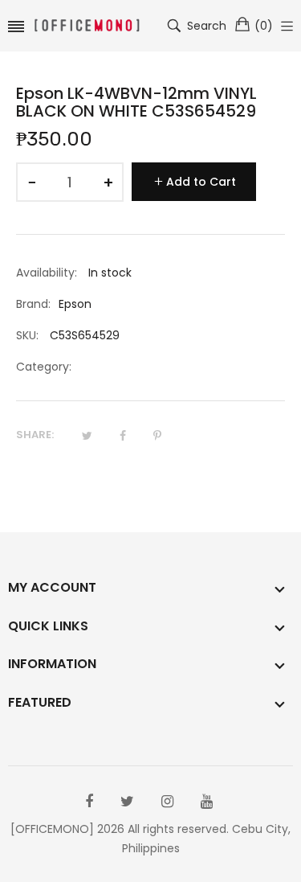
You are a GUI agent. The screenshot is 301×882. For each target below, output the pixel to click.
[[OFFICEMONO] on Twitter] (127, 801)
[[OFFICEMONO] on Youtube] (206, 801)
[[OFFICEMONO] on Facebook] (89, 801)
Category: (43, 367)
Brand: (33, 304)
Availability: (46, 273)
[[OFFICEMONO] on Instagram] (167, 801)
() (263, 26)
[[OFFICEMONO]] (86, 26)
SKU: (27, 335)
